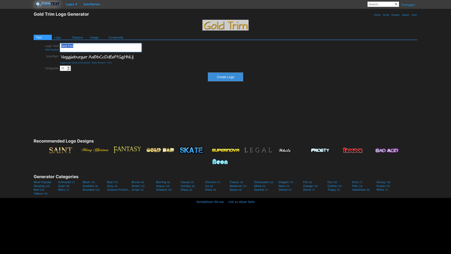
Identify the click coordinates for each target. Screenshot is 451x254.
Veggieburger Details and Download (75, 63)
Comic (109, 63)
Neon (284, 186)
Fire (307, 182)
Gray (112, 186)
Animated (66, 182)
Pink (357, 186)
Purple (383, 186)
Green (138, 186)
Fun (332, 182)
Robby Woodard (98, 63)
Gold (414, 14)
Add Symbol (51, 49)
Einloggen (408, 5)
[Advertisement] (17, 64)
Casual (187, 182)
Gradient (90, 186)
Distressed (264, 182)
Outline (335, 186)
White (382, 189)
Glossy (383, 182)
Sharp (186, 189)
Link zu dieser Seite (241, 202)
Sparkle (261, 189)
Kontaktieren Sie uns (210, 202)
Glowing (42, 186)
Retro (63, 189)
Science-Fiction (119, 189)
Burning (163, 182)
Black (89, 182)
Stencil (285, 189)
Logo (57, 37)
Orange (310, 186)
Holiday (188, 186)
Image (94, 37)
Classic (405, 14)
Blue (112, 182)
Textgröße (52, 68)
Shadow (77, 37)
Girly (357, 182)
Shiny (210, 189)
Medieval (238, 186)
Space (236, 189)
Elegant (395, 14)
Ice (209, 186)
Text (39, 37)
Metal (259, 186)
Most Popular (42, 182)
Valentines (361, 189)
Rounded (91, 189)
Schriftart (52, 56)
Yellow (377, 14)
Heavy (163, 186)
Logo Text (52, 47)
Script (386, 14)
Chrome (212, 182)
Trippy (334, 189)
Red (39, 189)
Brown (138, 182)
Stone (309, 189)
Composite (116, 37)
